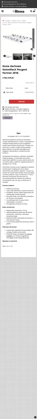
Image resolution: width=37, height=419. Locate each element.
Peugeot (7, 21)
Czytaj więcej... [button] (30, 83)
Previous (4, 56)
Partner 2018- (16, 21)
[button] (34, 11)
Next (34, 56)
